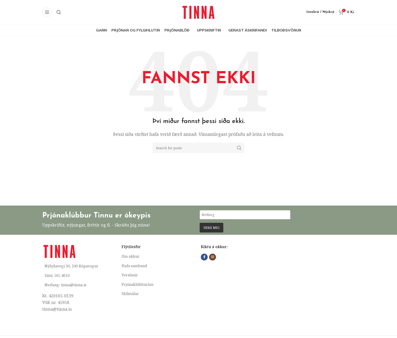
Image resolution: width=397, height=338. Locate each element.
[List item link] (159, 257)
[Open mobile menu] (47, 12)
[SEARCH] (239, 148)
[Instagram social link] (212, 257)
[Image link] (59, 251)
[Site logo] (198, 11)
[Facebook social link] (204, 257)
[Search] (58, 12)
